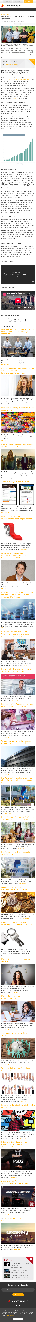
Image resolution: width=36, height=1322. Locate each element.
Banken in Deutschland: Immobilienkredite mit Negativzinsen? (16, 517)
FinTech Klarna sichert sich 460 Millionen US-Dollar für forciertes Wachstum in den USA (14, 555)
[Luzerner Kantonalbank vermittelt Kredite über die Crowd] (18, 1120)
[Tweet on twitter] (15, 320)
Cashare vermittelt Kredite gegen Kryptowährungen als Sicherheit (14, 888)
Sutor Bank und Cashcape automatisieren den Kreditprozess (15, 1182)
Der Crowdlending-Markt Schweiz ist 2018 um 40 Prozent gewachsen (16, 670)
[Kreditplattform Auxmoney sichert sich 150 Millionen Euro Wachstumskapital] (18, 459)
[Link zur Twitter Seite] (17, 1305)
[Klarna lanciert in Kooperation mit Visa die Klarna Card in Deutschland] (18, 719)
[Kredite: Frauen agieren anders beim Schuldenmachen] (18, 1011)
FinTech (24, 24)
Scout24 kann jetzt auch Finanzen (15, 481)
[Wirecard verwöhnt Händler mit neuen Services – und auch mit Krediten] (18, 756)
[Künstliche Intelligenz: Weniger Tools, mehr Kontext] (7, 1271)
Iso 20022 (28, 1)
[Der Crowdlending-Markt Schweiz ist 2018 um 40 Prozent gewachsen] (18, 684)
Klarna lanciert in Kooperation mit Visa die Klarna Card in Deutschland (17, 705)
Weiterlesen (5, 364)
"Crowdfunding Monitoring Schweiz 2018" (19, 79)
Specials (18, 1)
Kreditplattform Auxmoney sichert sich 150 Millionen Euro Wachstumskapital (17, 445)
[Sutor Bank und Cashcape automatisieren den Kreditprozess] (18, 1196)
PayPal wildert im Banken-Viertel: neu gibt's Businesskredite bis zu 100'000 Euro (16, 780)
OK (18, 1319)
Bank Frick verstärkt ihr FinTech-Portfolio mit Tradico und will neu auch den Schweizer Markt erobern (18, 594)
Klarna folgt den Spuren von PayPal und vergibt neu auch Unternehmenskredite (17, 818)
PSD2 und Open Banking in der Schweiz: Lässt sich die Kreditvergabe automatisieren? (16, 1144)
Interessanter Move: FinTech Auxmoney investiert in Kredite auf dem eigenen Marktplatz (17, 331)
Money (8, 1)
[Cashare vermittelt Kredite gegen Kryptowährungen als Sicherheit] (18, 902)
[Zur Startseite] (11, 5)
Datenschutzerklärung (11, 1315)
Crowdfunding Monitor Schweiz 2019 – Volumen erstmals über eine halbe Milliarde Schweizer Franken (17, 634)
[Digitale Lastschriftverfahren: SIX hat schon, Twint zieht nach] (7, 1276)
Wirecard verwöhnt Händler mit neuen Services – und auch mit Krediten (16, 742)
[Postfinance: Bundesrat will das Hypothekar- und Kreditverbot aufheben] (18, 937)
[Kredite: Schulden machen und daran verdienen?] (18, 974)
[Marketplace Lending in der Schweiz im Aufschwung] (18, 423)
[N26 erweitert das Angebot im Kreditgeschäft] (18, 1233)
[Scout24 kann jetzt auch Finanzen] (18, 494)
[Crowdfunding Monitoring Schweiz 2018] (18, 1048)
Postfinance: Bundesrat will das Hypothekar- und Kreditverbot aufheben (17, 923)
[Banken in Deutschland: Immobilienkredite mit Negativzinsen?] (18, 531)
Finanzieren (31, 24)
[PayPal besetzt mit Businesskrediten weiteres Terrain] (18, 867)
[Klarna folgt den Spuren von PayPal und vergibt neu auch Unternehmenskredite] (18, 832)
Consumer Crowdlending (12, 64)
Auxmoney (15, 98)
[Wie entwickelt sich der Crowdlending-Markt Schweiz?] (18, 1083)
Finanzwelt (17, 24)
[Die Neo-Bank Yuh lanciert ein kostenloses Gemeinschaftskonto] (7, 1264)
